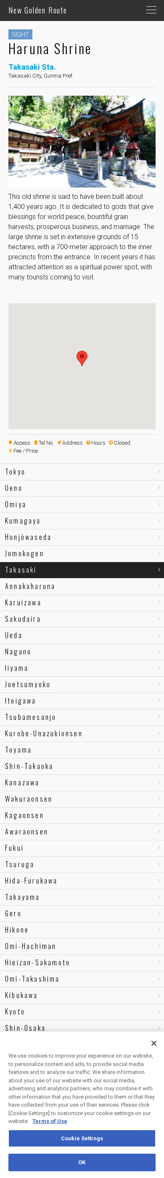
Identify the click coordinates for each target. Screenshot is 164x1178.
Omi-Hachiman (30, 946)
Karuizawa (23, 602)
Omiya (15, 504)
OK (81, 1162)
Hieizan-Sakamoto (37, 962)
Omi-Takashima (32, 979)
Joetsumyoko (28, 684)
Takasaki (21, 570)
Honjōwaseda (28, 537)
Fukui (14, 848)
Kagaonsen (24, 815)
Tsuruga (19, 864)
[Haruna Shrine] (82, 184)
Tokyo (15, 472)
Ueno (14, 488)
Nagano (18, 651)
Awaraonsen (26, 831)
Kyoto (15, 1011)
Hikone (17, 930)
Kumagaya (23, 521)
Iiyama (17, 668)
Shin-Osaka (25, 1028)
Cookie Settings (82, 1138)
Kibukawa (21, 995)
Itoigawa (21, 701)
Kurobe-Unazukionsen (44, 733)
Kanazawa (22, 782)
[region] (82, 1105)
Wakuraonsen (29, 799)
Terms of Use (49, 1121)
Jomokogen (24, 553)
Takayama (22, 897)
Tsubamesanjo (30, 717)
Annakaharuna (30, 586)
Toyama (18, 750)
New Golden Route (37, 10)
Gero (13, 913)
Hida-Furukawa (31, 881)
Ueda (14, 635)
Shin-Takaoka (29, 766)
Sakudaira (23, 619)
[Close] (154, 1043)
